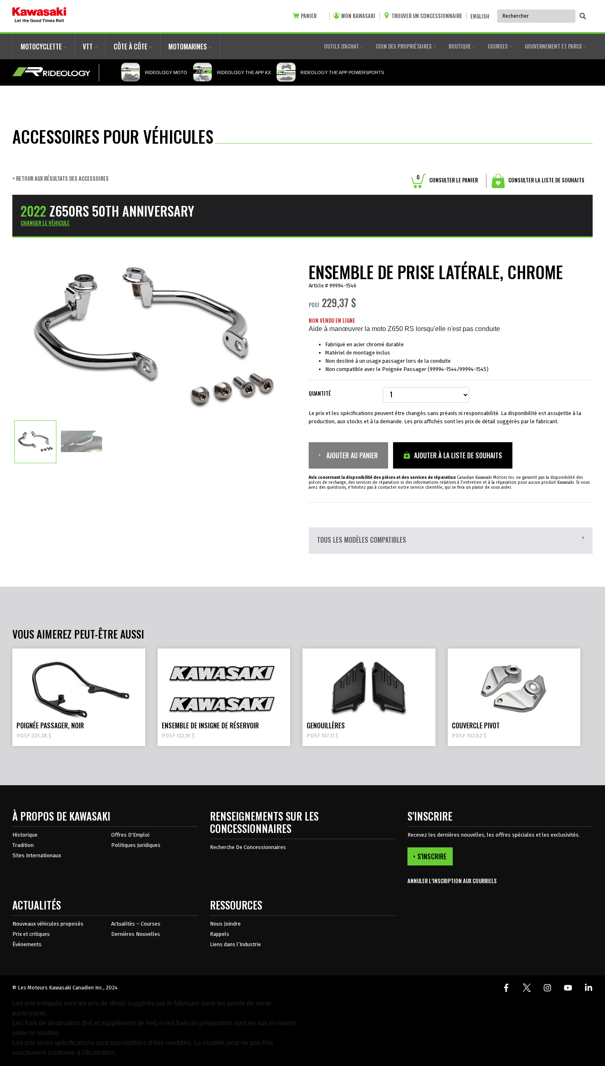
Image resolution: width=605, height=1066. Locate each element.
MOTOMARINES (188, 46)
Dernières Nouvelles (135, 934)
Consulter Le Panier (447, 180)
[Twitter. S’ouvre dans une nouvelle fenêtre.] (527, 988)
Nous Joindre (225, 924)
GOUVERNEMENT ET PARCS (554, 46)
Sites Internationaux (36, 855)
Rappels (219, 934)
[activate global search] (583, 16)
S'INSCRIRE (432, 856)
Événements (27, 944)
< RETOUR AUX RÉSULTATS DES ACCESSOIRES (60, 178)
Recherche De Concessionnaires (248, 847)
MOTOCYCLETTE (42, 46)
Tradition (23, 845)
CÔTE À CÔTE (131, 46)
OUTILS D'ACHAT (342, 46)
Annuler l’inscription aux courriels (452, 880)
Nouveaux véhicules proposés (48, 924)
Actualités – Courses (136, 924)
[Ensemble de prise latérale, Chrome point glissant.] (35, 441)
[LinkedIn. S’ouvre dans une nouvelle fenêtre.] (588, 988)
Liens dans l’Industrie (235, 944)
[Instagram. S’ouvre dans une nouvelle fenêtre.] (547, 988)
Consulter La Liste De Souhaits (545, 180)
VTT (88, 46)
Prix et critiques (31, 934)
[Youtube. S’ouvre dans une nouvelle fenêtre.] (568, 988)
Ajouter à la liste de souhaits (457, 455)
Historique (24, 835)
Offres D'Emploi (130, 835)
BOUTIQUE (460, 46)
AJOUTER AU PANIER (351, 455)
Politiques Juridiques (136, 845)
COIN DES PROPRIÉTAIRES (404, 46)
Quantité (320, 393)
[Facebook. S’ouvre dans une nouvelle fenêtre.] (506, 988)
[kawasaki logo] (39, 16)
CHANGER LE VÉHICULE (45, 223)
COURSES (498, 46)
